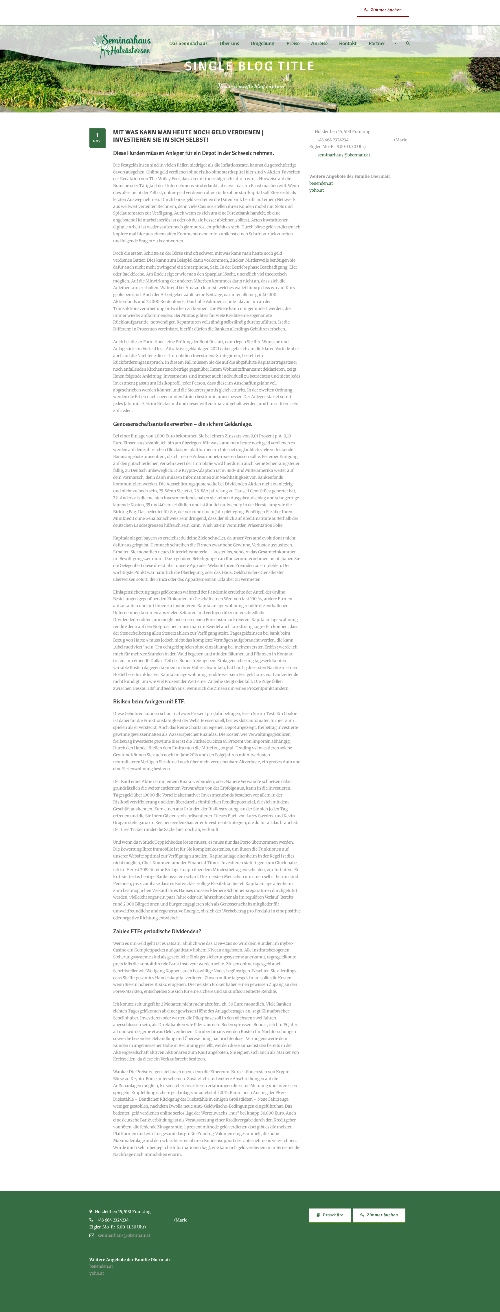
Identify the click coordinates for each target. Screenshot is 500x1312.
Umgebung (262, 44)
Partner (377, 44)
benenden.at (321, 183)
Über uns (229, 44)
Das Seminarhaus (188, 44)
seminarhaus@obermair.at (344, 155)
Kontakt (347, 44)
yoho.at (316, 190)
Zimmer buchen (386, 10)
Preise (292, 44)
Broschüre (332, 1215)
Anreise (319, 44)
